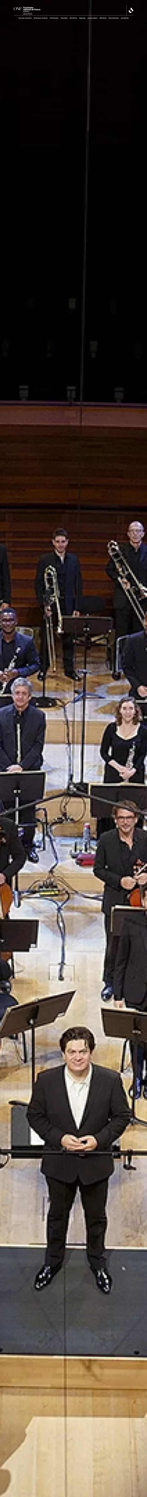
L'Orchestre (54, 18)
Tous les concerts (25, 18)
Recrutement (113, 18)
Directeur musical (41, 18)
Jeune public (92, 18)
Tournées (64, 18)
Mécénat (103, 18)
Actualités (125, 18)
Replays (82, 18)
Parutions (73, 18)
